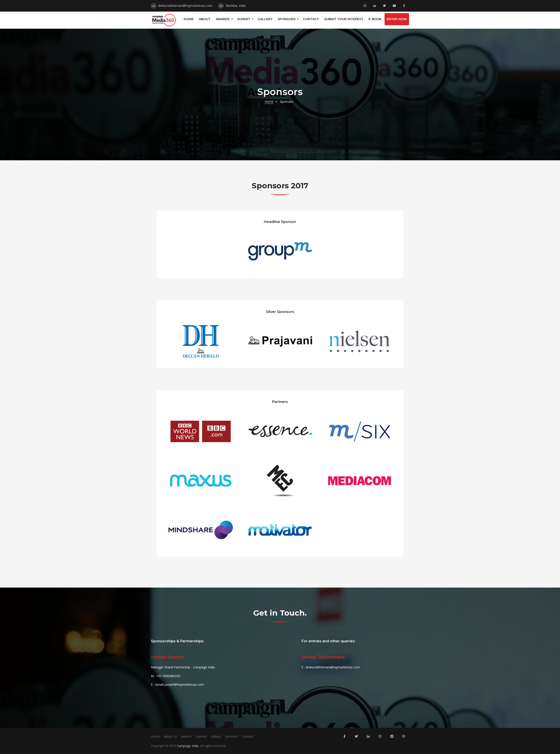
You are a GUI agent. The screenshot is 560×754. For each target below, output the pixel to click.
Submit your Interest (343, 19)
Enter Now (397, 19)
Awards (223, 19)
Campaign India (188, 746)
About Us (170, 736)
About (204, 19)
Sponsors (287, 19)
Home (189, 19)
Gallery (265, 19)
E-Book (375, 19)
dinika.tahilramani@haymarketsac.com (185, 5)
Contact (311, 19)
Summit (243, 19)
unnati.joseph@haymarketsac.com (179, 684)
